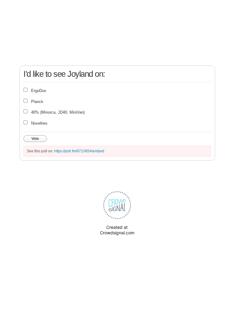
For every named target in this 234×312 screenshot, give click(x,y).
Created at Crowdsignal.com (117, 230)
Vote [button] (35, 138)
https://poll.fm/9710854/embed (79, 151)
